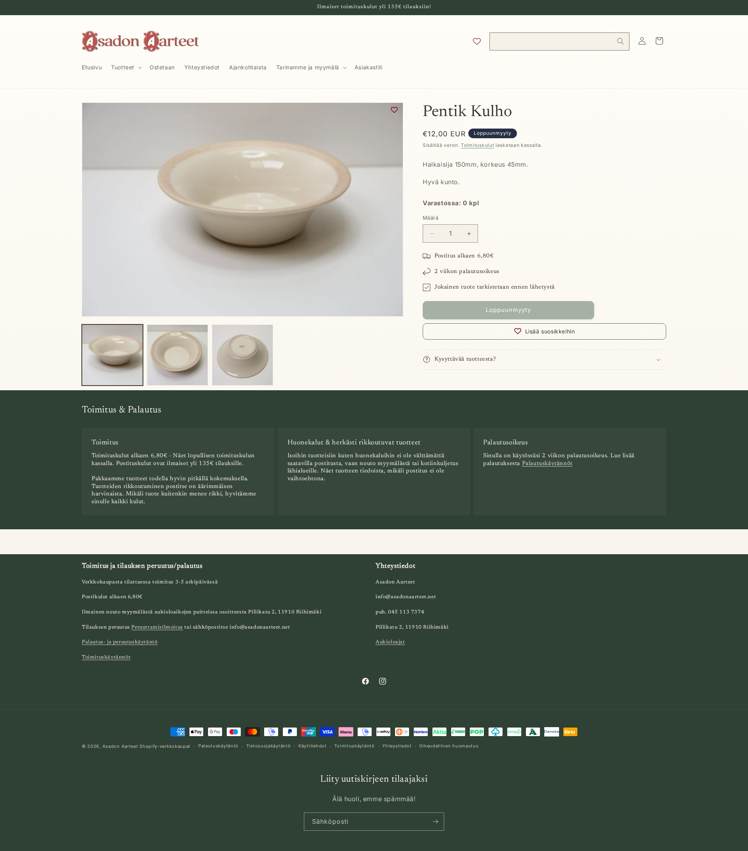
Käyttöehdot (312, 746)
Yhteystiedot (396, 746)
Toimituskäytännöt (106, 657)
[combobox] (559, 41)
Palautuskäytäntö (218, 746)
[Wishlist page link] (477, 41)
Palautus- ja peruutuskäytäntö (119, 642)
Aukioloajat (390, 642)
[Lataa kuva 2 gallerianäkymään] (177, 355)
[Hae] (620, 41)
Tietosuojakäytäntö (268, 746)
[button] (125, 67)
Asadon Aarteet (120, 746)
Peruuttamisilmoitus (157, 627)
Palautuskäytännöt (547, 464)
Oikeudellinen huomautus (448, 746)
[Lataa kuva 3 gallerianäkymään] (242, 355)
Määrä (430, 218)
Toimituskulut (477, 145)
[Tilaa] (435, 821)
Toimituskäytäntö (354, 746)
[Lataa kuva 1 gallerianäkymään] (112, 355)
